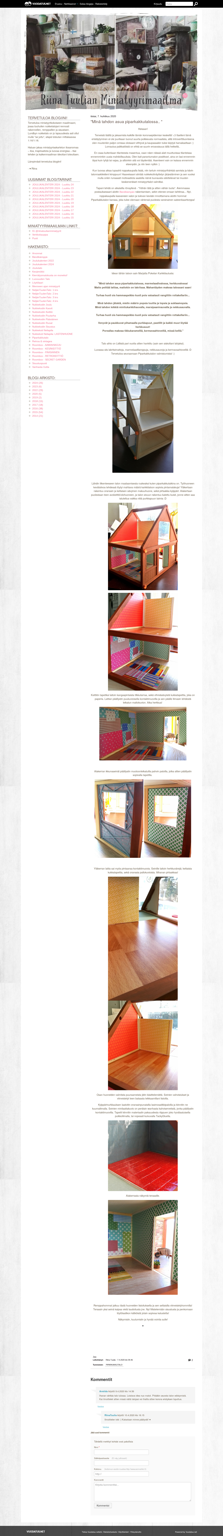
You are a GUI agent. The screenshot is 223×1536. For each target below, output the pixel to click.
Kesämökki (38, 271)
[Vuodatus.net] (36, 1531)
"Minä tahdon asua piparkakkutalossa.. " (126, 121)
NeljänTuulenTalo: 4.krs (45, 301)
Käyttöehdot (123, 1531)
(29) (37, 390)
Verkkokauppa (40, 234)
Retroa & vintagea (42, 341)
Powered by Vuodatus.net (186, 1531)
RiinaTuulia (111, 1415)
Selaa (86, 3)
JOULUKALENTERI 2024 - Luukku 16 (53, 213)
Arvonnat (37, 253)
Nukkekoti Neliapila (42, 330)
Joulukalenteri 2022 (43, 260)
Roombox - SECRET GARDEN (49, 359)
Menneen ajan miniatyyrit (46, 286)
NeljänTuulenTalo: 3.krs (45, 297)
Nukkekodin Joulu (42, 304)
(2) (37, 397)
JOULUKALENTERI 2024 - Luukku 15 (53, 217)
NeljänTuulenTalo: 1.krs (45, 290)
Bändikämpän (127, 191)
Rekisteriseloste (110, 1531)
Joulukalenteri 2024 (43, 264)
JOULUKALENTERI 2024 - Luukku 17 (53, 210)
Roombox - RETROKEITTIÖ (47, 356)
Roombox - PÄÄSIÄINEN (45, 352)
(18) (37, 404)
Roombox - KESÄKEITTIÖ (46, 348)
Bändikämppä (39, 257)
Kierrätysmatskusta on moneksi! (49, 275)
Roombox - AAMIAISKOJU (46, 345)
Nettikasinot (70, 3)
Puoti (35, 238)
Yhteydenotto (135, 1531)
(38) (37, 408)
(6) (37, 386)
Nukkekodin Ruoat (42, 323)
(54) (37, 412)
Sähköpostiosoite (110, 1458)
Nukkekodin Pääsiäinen (45, 319)
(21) (37, 415)
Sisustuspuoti (39, 363)
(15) (37, 401)
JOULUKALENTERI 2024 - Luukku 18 (53, 206)
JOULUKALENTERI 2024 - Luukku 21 (53, 195)
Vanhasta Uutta (40, 367)
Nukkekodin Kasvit (42, 308)
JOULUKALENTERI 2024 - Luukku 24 (53, 184)
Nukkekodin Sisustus (43, 326)
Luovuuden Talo (41, 279)
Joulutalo (37, 268)
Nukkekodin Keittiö (42, 312)
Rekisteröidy (101, 3)
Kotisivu (120, 1469)
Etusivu (58, 3)
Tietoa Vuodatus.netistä (92, 1531)
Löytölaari (37, 282)
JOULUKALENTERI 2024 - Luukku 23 (53, 188)
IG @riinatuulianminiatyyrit (46, 231)
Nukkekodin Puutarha (44, 315)
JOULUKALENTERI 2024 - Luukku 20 (53, 199)
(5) (37, 393)
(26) (37, 382)
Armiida (103, 1391)
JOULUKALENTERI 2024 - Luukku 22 (53, 191)
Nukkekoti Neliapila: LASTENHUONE (52, 334)
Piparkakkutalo (114, 1365)
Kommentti (99, 1479)
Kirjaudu (158, 3)
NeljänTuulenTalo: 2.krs (45, 293)
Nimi (96, 1447)
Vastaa (100, 1406)
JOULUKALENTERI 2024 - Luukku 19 (53, 202)
